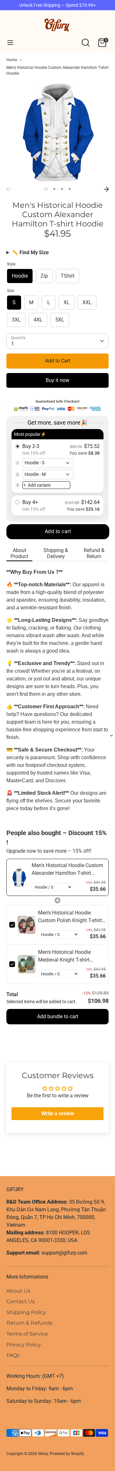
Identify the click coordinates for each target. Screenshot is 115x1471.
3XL (16, 320)
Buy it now (57, 380)
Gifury (43, 1453)
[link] (19, 877)
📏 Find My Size (30, 252)
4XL (38, 320)
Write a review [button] (57, 1113)
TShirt (67, 276)
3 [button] (62, 189)
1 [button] (46, 189)
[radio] (57, 461)
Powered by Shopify (67, 1453)
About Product (19, 553)
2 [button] (54, 189)
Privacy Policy (23, 1345)
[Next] (106, 189)
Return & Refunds (29, 1323)
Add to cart (58, 531)
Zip (44, 276)
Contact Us (20, 1301)
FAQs (12, 1355)
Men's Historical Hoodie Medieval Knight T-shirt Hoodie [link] (64, 956)
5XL (59, 320)
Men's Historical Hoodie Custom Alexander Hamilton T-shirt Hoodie (57, 70)
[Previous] (9, 189)
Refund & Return (94, 553)
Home (11, 60)
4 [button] (70, 189)
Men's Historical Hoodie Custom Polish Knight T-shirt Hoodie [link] (70, 917)
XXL (87, 302)
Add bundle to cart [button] (57, 1016)
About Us (18, 1291)
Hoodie (20, 276)
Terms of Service (27, 1334)
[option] (57, 132)
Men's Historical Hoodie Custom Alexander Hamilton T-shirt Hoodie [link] (67, 869)
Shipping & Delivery (55, 553)
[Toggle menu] (10, 42)
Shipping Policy (26, 1312)
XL (67, 302)
